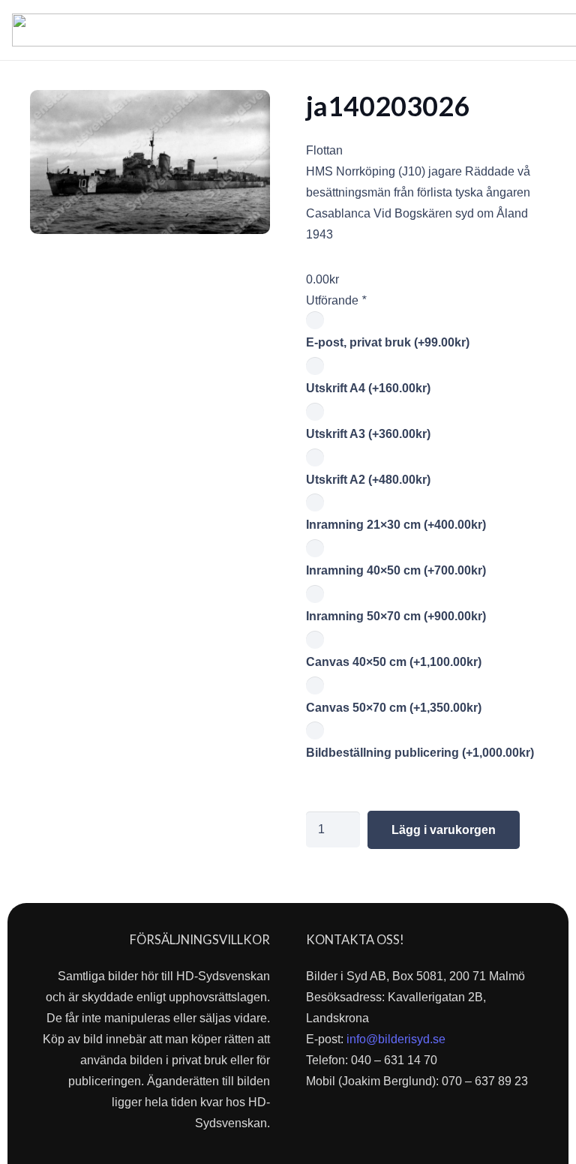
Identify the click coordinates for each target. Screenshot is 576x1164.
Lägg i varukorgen (444, 830)
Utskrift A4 (368, 388)
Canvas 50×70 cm (394, 707)
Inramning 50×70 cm (396, 616)
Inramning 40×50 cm (396, 570)
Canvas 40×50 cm (394, 662)
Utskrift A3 (368, 434)
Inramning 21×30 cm (396, 524)
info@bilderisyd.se (396, 1039)
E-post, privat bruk (388, 342)
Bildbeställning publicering (420, 752)
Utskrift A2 (368, 479)
